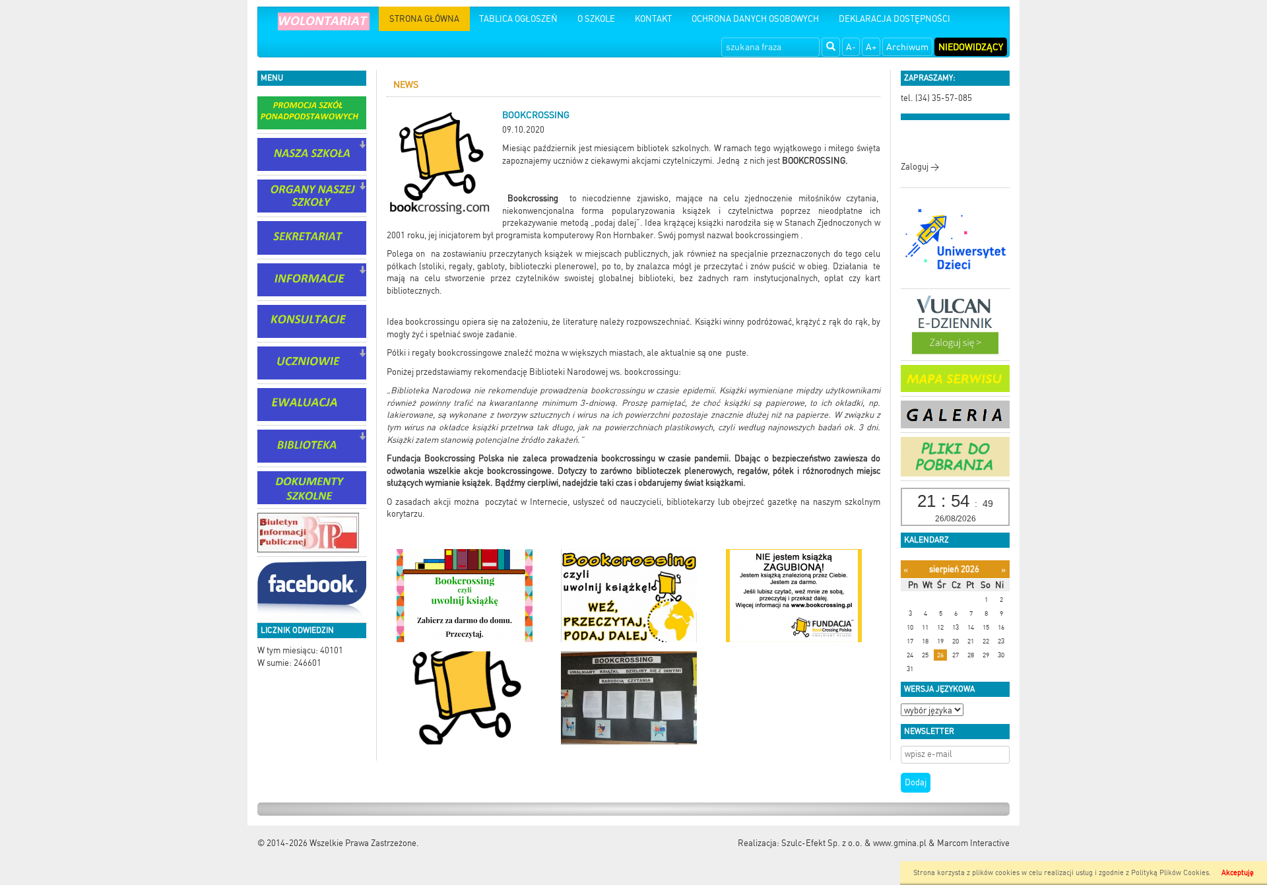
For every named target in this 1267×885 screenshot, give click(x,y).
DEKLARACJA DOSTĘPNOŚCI (894, 19)
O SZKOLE (596, 19)
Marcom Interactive (973, 843)
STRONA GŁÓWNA (424, 19)
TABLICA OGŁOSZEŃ (518, 19)
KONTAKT (653, 19)
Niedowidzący (970, 47)
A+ (871, 47)
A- (851, 47)
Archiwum (907, 47)
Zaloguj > (920, 167)
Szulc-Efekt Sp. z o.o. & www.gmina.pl (853, 843)
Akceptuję (1237, 873)
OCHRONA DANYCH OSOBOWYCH (755, 19)
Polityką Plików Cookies (1170, 873)
